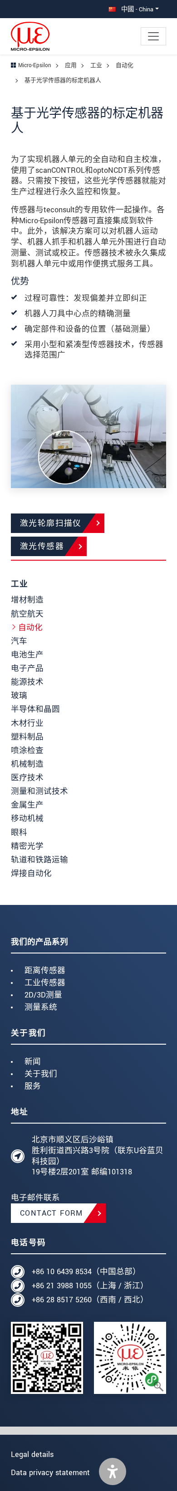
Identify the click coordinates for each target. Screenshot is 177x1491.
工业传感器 (45, 982)
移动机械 (27, 818)
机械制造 (27, 764)
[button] (112, 1471)
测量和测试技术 (39, 791)
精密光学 (27, 846)
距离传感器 (45, 970)
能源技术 (27, 682)
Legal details (32, 1454)
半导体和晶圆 (35, 709)
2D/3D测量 (43, 995)
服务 (33, 1086)
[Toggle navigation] (153, 36)
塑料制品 (27, 737)
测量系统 (41, 1007)
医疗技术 (27, 777)
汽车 (19, 641)
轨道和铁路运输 (39, 860)
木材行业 (27, 723)
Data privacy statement (50, 1472)
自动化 (30, 627)
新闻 (33, 1061)
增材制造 (27, 600)
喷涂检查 (27, 750)
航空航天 (27, 614)
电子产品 (27, 668)
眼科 (19, 832)
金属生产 (27, 805)
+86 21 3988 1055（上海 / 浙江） (90, 1286)
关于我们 (41, 1074)
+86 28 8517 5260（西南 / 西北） (90, 1300)
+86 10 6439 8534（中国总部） (86, 1271)
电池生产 (27, 655)
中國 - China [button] (136, 9)
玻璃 (19, 695)
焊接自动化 (31, 873)
